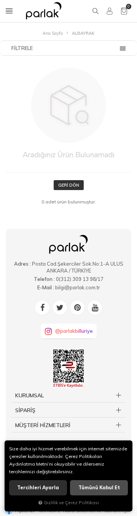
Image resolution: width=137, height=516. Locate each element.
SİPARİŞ (25, 410)
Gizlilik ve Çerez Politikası (71, 502)
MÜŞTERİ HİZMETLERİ (42, 425)
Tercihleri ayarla (38, 487)
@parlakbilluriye (74, 331)
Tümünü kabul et (99, 487)
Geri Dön (68, 185)
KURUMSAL (29, 395)
